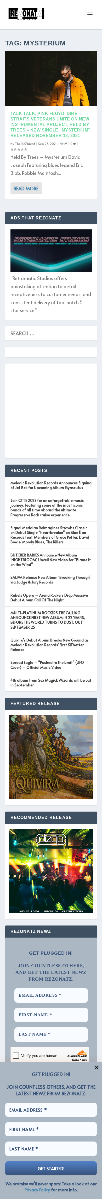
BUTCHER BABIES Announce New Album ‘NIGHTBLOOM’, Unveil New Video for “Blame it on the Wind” (50, 560)
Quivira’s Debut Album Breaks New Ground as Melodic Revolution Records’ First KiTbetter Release (49, 645)
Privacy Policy (37, 1189)
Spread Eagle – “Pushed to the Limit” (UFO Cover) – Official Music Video (47, 665)
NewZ (63, 143)
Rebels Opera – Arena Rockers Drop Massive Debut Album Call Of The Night (49, 597)
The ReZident (25, 143)
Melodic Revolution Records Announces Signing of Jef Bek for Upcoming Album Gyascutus (51, 485)
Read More (26, 188)
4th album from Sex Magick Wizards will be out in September (50, 682)
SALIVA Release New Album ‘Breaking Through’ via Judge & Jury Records (50, 580)
